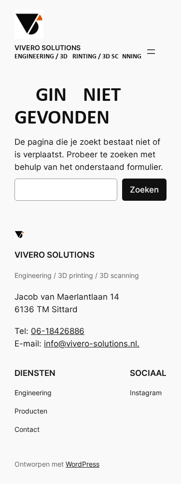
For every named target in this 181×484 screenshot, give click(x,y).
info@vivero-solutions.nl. (91, 343)
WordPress (82, 464)
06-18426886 (57, 331)
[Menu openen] (151, 51)
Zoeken (144, 189)
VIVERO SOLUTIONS (47, 47)
